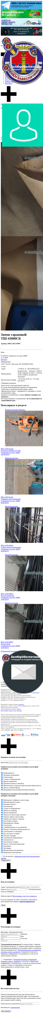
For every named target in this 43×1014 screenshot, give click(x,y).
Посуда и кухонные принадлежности (16, 829)
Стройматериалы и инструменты (15, 827)
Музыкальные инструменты (13, 850)
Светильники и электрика (12, 831)
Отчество (24, 938)
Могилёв (19, 710)
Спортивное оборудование (12, 838)
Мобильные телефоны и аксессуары (16, 800)
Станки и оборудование (11, 779)
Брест (2, 710)
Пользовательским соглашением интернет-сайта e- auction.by (19, 960)
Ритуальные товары (10, 821)
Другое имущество (10, 781)
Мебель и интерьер (10, 810)
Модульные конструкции (12, 852)
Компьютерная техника (11, 802)
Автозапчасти (8, 840)
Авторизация (15, 1007)
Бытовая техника (9, 804)
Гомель (10, 710)
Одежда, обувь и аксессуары (13, 817)
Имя (22, 936)
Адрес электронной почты (10, 887)
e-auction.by (21, 704)
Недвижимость (8, 773)
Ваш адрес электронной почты (12, 932)
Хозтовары (7, 848)
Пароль (3, 889)
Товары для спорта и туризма (13, 819)
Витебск (6, 710)
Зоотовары (7, 846)
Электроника (8, 806)
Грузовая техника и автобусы (13, 783)
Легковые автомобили (11, 775)
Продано (4, 359)
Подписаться (6, 860)
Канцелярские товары (11, 823)
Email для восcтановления (10, 1004)
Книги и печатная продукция (13, 844)
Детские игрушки (9, 836)
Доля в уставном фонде (11, 788)
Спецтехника (8, 777)
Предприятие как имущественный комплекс (19, 790)
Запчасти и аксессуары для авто (14, 815)
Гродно (15, 710)
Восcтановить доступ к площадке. (25, 896)
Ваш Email (4, 762)
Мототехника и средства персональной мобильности (22, 785)
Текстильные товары (10, 842)
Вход (3, 905)
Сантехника (7, 825)
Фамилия (24, 934)
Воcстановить (6, 1011)
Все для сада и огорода (11, 833)
